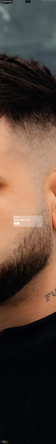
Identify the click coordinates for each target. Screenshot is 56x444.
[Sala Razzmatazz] (7, 2)
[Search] (42, 0)
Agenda (28, 442)
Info (16, 224)
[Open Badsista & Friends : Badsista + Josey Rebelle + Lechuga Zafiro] (21, 224)
